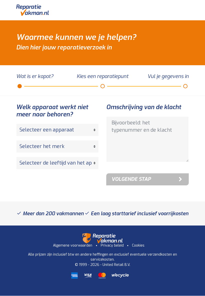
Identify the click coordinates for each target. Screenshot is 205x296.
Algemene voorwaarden (72, 245)
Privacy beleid (112, 245)
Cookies (138, 245)
